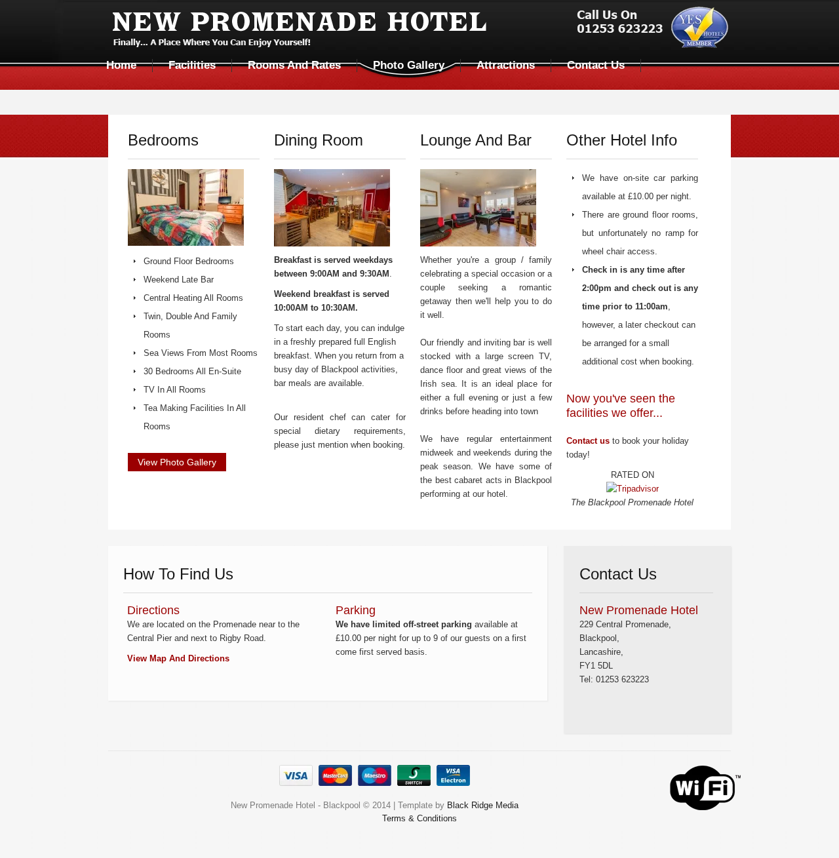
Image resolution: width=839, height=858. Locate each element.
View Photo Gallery (177, 462)
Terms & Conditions (419, 818)
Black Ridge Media (482, 805)
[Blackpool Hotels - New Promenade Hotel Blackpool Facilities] (186, 210)
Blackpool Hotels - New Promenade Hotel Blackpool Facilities (420, 29)
